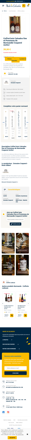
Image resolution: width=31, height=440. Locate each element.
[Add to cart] (11, 315)
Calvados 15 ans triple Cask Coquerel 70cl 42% (12, 121)
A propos (8, 340)
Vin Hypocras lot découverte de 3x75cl (21, 307)
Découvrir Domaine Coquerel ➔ (10, 182)
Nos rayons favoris (11, 344)
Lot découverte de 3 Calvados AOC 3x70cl (8, 307)
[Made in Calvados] (13, 5)
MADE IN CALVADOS (9, 331)
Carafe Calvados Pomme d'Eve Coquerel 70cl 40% (5, 122)
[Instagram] (8, 412)
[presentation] (3, 122)
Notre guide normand (11, 349)
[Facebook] (3, 412)
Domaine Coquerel (7, 128)
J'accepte (12, 437)
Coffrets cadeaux (10, 282)
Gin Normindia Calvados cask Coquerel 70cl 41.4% (25, 122)
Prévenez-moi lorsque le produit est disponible (16, 59)
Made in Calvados (7, 310)
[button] (4, 11)
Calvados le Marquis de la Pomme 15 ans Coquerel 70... (18, 119)
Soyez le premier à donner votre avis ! (15, 219)
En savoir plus (19, 434)
